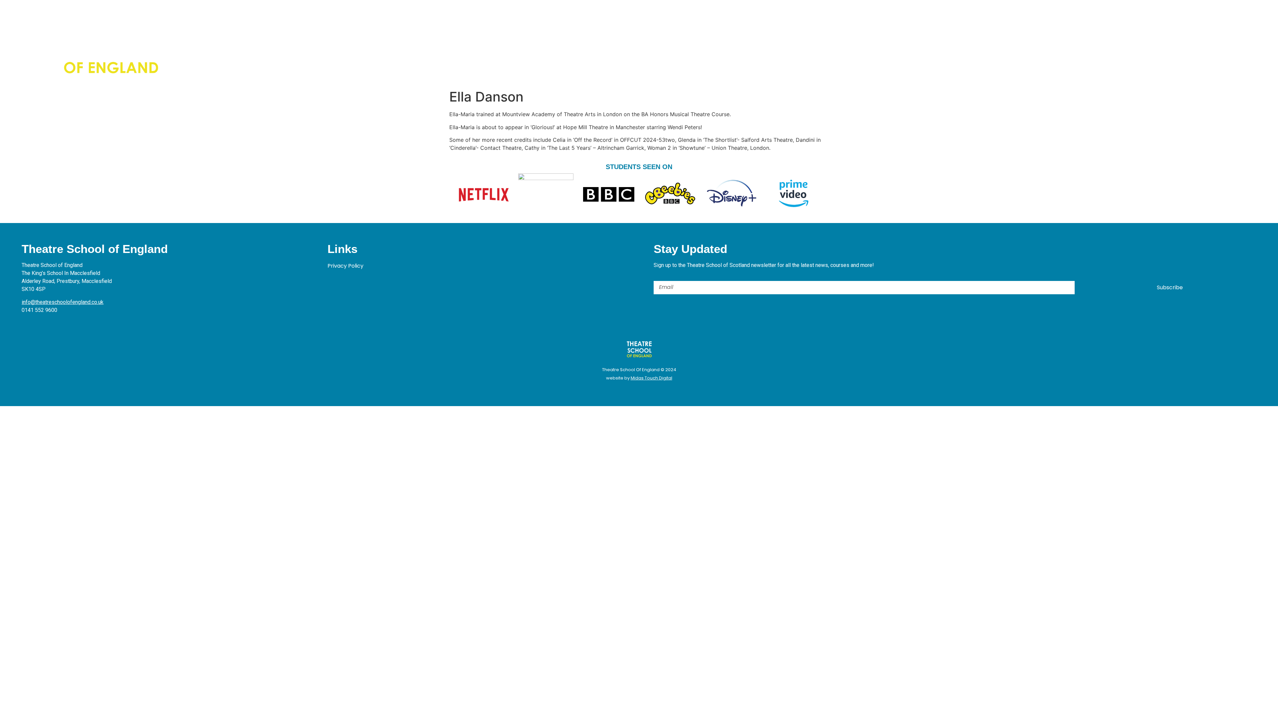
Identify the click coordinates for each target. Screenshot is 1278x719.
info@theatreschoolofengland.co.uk (63, 302)
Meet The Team (245, 42)
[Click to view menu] (1194, 42)
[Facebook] (916, 43)
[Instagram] (934, 43)
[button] (966, 43)
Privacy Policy (345, 266)
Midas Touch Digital (651, 378)
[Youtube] (952, 43)
